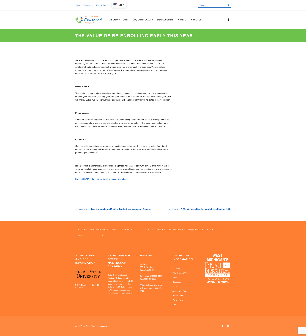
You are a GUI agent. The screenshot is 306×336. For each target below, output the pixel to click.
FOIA (139, 230)
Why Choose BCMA (142, 20)
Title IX (209, 230)
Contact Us (196, 20)
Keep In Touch (101, 5)
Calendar (182, 20)
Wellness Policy (176, 230)
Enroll (125, 20)
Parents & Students (164, 20)
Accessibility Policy (155, 230)
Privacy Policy (195, 230)
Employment (88, 5)
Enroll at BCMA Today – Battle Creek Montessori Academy (101, 179)
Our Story (113, 20)
